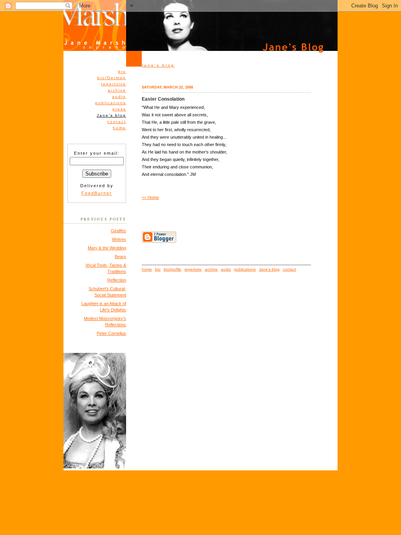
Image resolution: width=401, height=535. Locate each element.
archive (117, 90)
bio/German (111, 78)
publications (110, 103)
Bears (120, 256)
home (119, 128)
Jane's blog (269, 269)
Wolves (119, 239)
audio (119, 96)
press (119, 109)
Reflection (116, 280)
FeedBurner (96, 193)
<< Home (150, 197)
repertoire (113, 84)
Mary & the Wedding (107, 248)
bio (122, 71)
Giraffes (118, 230)
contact (116, 121)
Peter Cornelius (111, 333)
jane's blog (158, 65)
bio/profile (172, 269)
